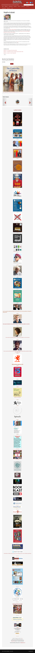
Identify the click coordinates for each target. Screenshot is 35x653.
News (12, 8)
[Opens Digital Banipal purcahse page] (17, 521)
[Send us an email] (27, 2)
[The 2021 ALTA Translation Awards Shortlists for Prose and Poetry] (17, 503)
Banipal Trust (8, 8)
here (17, 41)
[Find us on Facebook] (32, 2)
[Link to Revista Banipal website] (17, 536)
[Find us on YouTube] (28, 2)
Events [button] (19, 6)
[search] (33, 4)
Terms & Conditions (6, 651)
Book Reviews (11, 6)
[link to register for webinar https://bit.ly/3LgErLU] (17, 133)
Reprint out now (17, 126)
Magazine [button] (6, 6)
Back (5, 54)
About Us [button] (27, 6)
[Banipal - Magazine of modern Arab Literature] (17, 2)
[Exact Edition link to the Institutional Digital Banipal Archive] (17, 576)
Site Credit (11, 651)
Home (3, 6)
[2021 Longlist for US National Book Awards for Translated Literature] (17, 507)
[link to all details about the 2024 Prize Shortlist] (17, 227)
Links (3, 651)
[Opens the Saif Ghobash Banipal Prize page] (17, 592)
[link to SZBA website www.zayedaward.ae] (17, 466)
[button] (5, 102)
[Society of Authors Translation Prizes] (17, 563)
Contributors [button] (23, 6)
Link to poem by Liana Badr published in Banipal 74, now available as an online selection (17, 337)
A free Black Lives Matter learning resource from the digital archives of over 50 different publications (17, 553)
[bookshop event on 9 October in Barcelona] (17, 153)
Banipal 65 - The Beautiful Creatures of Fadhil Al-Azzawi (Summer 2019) (13, 51)
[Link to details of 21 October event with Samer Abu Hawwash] (17, 143)
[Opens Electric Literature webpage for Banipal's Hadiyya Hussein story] (17, 618)
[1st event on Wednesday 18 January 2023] (17, 372)
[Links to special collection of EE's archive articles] (17, 552)
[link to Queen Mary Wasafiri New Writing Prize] (17, 165)
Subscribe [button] (15, 6)
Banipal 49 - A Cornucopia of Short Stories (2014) (10, 50)
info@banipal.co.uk (23, 642)
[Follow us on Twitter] (30, 2)
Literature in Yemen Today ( (12, 29)
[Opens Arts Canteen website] (17, 499)
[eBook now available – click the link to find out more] (17, 180)
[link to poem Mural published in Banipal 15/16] (17, 345)
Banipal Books (4, 8)
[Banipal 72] (17, 102)
